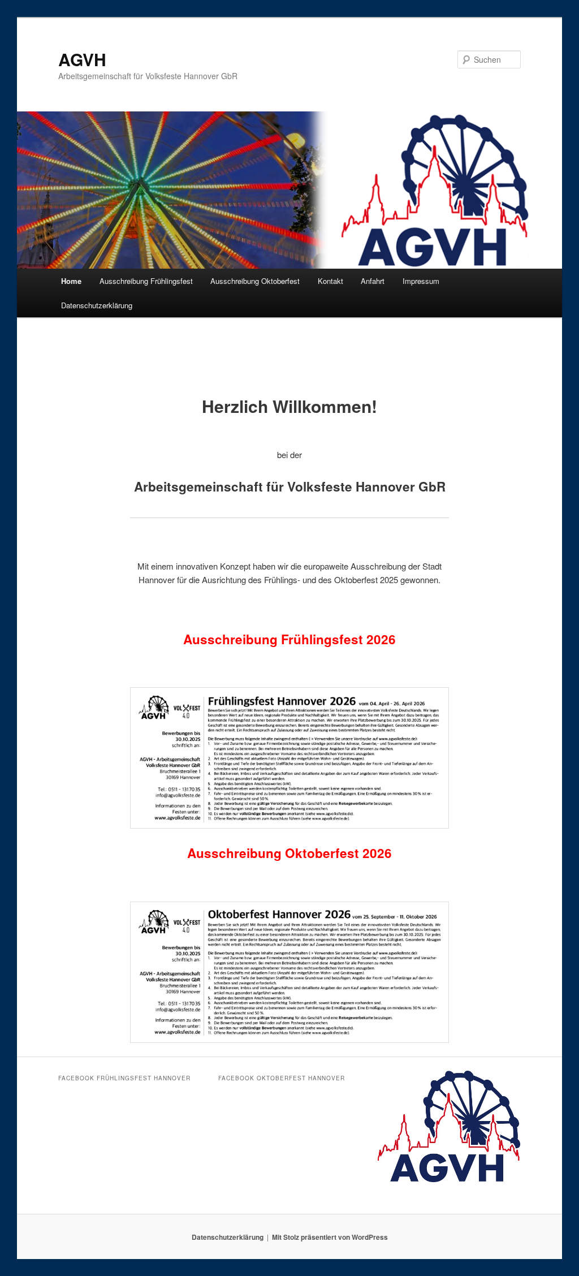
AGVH (82, 59)
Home (71, 280)
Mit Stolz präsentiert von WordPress (330, 1237)
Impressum (421, 280)
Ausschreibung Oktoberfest (255, 280)
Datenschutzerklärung (96, 305)
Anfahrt (372, 280)
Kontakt (330, 280)
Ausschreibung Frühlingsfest (146, 280)
